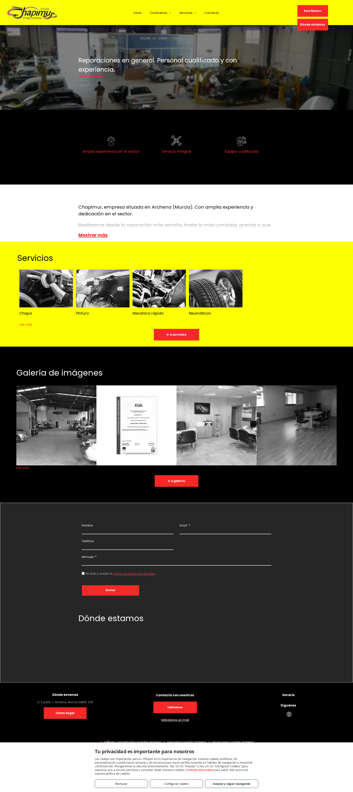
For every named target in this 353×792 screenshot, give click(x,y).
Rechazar (121, 784)
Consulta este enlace (199, 770)
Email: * (185, 525)
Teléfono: (88, 541)
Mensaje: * (89, 557)
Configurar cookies (176, 784)
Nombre (87, 525)
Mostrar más (93, 235)
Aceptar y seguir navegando (231, 784)
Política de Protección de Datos (134, 573)
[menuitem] (138, 13)
